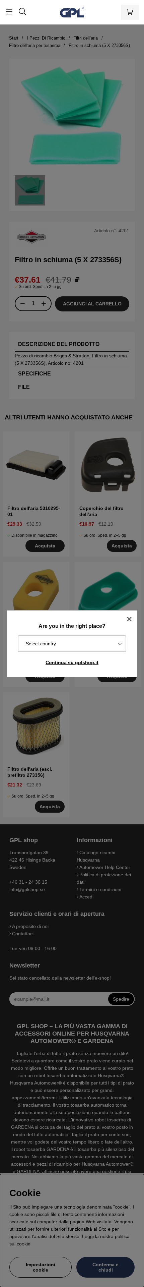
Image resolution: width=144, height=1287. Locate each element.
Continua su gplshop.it (72, 662)
